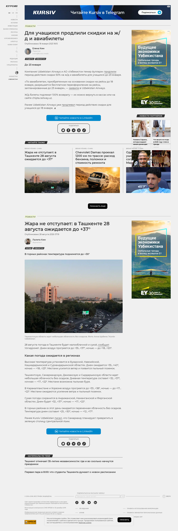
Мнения (14, 35)
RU (9, 13)
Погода (29, 248)
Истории (14, 23)
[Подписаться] (123, 496)
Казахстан (13, 76)
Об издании (84, 508)
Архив (81, 513)
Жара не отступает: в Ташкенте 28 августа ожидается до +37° (40, 156)
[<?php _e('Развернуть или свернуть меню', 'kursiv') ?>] (16, 72)
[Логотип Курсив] (12, 6)
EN (17, 13)
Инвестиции (13, 26)
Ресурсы (14, 32)
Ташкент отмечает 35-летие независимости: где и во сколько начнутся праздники (69, 463)
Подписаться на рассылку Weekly (91, 493)
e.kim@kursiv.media (40, 53)
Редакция (14, 59)
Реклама (14, 62)
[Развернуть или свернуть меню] (17, 52)
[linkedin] (95, 502)
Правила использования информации (142, 508)
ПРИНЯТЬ (124, 520)
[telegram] (89, 502)
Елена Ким (38, 48)
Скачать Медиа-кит (134, 517)
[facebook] (76, 502)
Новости (14, 20)
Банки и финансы (10, 29)
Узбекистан (13, 79)
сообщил (103, 344)
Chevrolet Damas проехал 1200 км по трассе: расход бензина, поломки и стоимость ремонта (95, 157)
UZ (13, 13)
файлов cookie (85, 523)
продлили (110, 71)
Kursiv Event (13, 45)
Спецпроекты (12, 65)
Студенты (29, 59)
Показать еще (98, 206)
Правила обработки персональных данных (144, 513)
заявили (74, 88)
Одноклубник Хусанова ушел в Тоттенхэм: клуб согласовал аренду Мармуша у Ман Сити (144, 157)
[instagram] (83, 502)
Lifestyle (14, 41)
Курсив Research (11, 38)
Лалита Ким (39, 240)
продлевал (68, 104)
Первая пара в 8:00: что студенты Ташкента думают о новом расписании (70, 472)
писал (58, 418)
